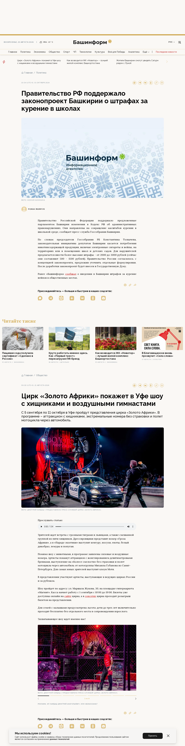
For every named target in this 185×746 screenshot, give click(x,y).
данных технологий (59, 739)
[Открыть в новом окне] (40, 298)
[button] (134, 699)
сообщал (70, 273)
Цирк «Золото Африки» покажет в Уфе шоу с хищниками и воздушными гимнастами (39, 61)
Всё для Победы (116, 52)
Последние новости (166, 52)
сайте (67, 596)
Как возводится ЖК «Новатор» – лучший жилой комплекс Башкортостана (87, 61)
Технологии (85, 52)
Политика (25, 52)
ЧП (74, 52)
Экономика (39, 52)
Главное (12, 52)
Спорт (66, 52)
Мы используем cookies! (33, 733)
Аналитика (133, 52)
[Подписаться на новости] (103, 298)
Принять (152, 735)
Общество (54, 52)
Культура (100, 52)
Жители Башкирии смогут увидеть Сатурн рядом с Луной (137, 61)
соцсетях (90, 596)
